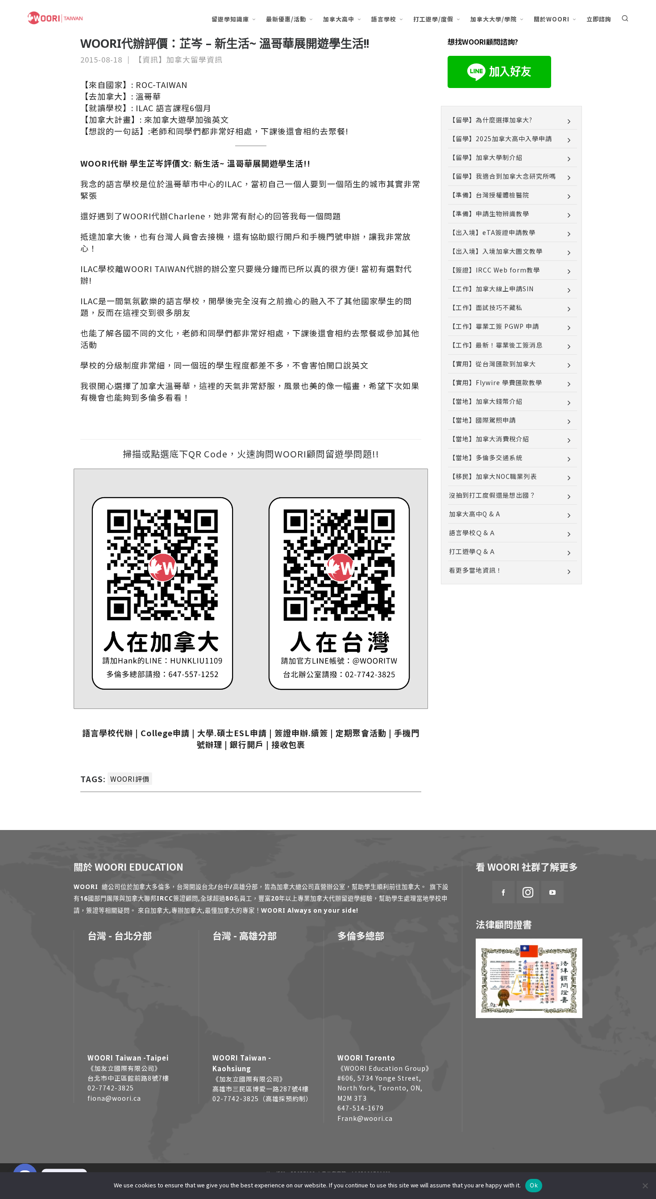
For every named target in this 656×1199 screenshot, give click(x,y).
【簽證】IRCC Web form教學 (494, 269)
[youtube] (552, 892)
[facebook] (503, 892)
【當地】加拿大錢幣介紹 (486, 401)
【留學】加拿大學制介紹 (486, 157)
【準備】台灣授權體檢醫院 (489, 194)
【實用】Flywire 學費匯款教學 (495, 382)
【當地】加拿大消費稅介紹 (489, 438)
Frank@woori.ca (365, 1118)
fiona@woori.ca (114, 1098)
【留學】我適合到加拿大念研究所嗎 (502, 176)
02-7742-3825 (110, 1087)
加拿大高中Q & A (474, 513)
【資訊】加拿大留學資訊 (178, 59)
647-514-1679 (360, 1107)
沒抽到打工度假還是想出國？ (492, 494)
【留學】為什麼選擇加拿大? (490, 119)
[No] (644, 1185)
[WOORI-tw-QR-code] (339, 592)
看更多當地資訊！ (475, 570)
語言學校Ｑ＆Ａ (472, 532)
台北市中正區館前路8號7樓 (128, 1077)
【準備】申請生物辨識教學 (489, 213)
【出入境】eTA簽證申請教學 (492, 232)
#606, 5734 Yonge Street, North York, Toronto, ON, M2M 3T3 (380, 1088)
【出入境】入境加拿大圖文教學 (496, 251)
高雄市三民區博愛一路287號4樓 (260, 1088)
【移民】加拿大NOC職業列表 (493, 476)
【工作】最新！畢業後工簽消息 (496, 344)
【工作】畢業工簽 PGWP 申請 (494, 326)
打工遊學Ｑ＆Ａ (472, 551)
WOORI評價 (129, 779)
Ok (534, 1185)
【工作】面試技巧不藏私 (486, 307)
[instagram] (528, 892)
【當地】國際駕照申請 (482, 419)
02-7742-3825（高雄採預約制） (262, 1098)
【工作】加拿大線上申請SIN (491, 288)
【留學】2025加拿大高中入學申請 (500, 138)
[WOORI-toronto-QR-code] (162, 592)
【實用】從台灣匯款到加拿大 (492, 363)
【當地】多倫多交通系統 (486, 457)
